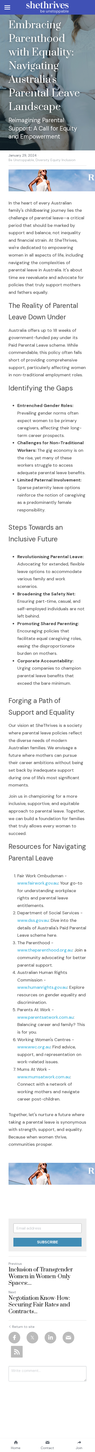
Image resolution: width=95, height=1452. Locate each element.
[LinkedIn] (50, 1337)
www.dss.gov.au (33, 920)
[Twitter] (32, 1337)
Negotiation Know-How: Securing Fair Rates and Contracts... (39, 1305)
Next (12, 1292)
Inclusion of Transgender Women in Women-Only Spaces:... (41, 1277)
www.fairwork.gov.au (37, 883)
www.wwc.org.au (33, 1047)
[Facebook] (14, 1337)
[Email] (68, 1337)
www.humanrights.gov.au (42, 987)
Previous (15, 1263)
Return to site (23, 1326)
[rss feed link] (17, 1352)
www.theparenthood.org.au (44, 950)
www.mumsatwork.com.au (43, 1077)
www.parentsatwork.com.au (45, 1017)
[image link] (47, 7)
